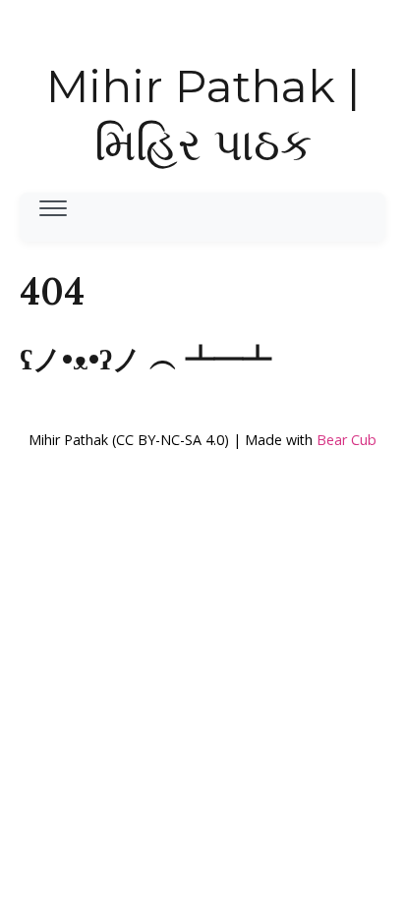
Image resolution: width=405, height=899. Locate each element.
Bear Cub (346, 439)
